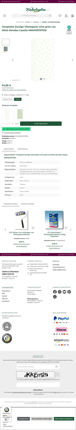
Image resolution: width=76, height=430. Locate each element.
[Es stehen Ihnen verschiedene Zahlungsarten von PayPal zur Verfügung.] (61, 320)
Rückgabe (56, 264)
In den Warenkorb (41, 124)
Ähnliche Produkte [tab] (27, 204)
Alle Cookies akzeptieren (64, 419)
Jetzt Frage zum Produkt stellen (17, 129)
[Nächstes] (72, 60)
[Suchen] (50, 16)
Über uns (5, 298)
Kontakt (4, 296)
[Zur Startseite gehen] (38, 10)
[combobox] (29, 16)
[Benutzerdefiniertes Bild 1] (7, 338)
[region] (38, 60)
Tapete (17, 99)
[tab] (9, 149)
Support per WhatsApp (67, 1)
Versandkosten (33, 402)
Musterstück (7, 99)
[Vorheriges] (12, 60)
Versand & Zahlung (59, 267)
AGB (3, 293)
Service (56, 261)
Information (7, 287)
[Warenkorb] (72, 16)
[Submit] (56, 366)
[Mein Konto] (66, 16)
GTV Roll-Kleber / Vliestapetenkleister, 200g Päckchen (54, 234)
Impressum (5, 301)
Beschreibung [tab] (23, 149)
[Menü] (4, 16)
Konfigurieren (24, 419)
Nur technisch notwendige (42, 419)
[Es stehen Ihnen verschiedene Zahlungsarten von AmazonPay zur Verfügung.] (61, 342)
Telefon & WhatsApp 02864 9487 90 (10, 272)
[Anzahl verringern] (4, 123)
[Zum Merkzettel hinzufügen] (33, 228)
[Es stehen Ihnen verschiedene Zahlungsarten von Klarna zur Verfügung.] (61, 331)
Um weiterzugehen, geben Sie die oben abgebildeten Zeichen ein (38, 380)
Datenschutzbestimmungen (21, 392)
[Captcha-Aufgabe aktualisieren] (57, 375)
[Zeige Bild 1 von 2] (41, 79)
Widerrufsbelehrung (59, 269)
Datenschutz (6, 290)
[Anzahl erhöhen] (12, 123)
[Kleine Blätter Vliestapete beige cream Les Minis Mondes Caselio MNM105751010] (7, 114)
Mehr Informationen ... (7, 426)
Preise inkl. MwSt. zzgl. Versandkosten (14, 90)
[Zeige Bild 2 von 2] (44, 79)
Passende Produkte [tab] (10, 204)
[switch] (7, 419)
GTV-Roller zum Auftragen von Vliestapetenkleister (21, 233)
